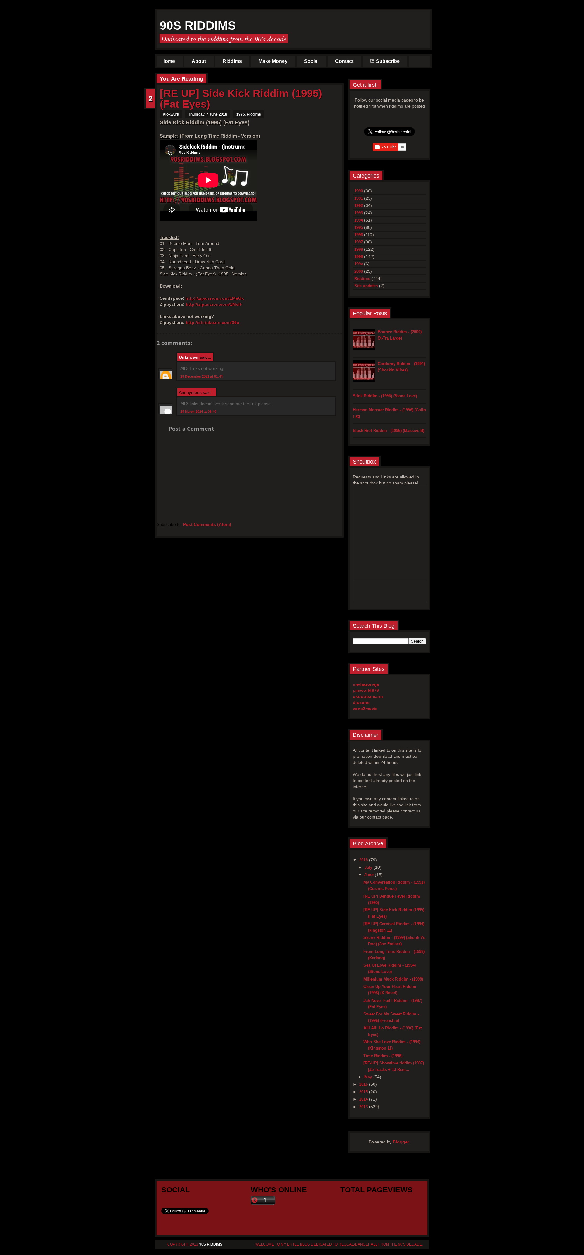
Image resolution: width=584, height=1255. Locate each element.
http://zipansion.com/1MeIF (214, 304)
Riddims (232, 61)
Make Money (273, 61)
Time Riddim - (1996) (382, 1055)
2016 (364, 1084)
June (369, 875)
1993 (358, 213)
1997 (358, 242)
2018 (364, 860)
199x (358, 264)
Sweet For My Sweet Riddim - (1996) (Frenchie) (391, 1017)
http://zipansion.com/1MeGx (215, 298)
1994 (358, 220)
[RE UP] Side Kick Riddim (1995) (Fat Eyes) (241, 98)
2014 (364, 1099)
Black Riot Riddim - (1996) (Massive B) (388, 430)
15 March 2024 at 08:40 (198, 411)
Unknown (189, 357)
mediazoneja (366, 684)
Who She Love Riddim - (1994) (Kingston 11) (391, 1045)
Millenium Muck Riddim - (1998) (393, 979)
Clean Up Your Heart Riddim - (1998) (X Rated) (391, 989)
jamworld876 (366, 690)
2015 (364, 1092)
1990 (358, 191)
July (369, 867)
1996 (358, 235)
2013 (364, 1107)
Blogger (401, 1141)
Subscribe (388, 61)
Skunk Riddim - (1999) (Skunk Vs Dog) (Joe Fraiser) (394, 940)
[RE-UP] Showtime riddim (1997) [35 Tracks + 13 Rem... (393, 1066)
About (199, 61)
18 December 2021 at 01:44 (201, 376)
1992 (358, 205)
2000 (358, 271)
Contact (344, 61)
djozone (361, 702)
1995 (240, 114)
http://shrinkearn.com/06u (212, 322)
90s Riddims (198, 25)
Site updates (366, 286)
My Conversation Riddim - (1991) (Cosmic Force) (394, 885)
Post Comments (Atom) (207, 524)
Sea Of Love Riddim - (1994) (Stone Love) (389, 968)
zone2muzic (365, 708)
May (368, 1077)
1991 (358, 198)
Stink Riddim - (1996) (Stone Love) (385, 396)
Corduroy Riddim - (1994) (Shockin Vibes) (401, 366)
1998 (358, 249)
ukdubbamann (368, 696)
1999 (358, 256)
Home (168, 61)
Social (311, 61)
